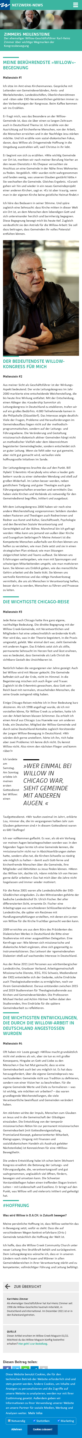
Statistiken (43, 1421)
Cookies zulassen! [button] (42, 1429)
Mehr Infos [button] (35, 1413)
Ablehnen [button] (16, 1429)
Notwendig (18, 1421)
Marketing (67, 1421)
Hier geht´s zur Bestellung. (33, 1343)
